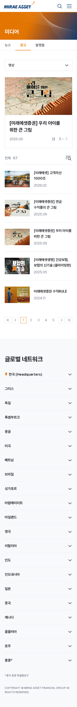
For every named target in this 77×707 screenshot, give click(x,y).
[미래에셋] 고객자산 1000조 (48, 176)
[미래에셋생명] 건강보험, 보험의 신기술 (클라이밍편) (52, 263)
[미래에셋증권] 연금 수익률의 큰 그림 (48, 204)
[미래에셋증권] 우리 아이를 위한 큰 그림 (52, 233)
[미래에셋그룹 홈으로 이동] (19, 6)
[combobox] (38, 65)
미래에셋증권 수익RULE (50, 291)
